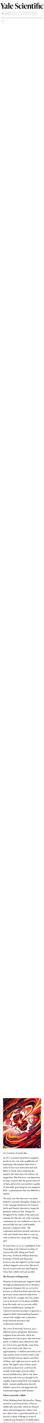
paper (22, 1246)
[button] (3, 21)
